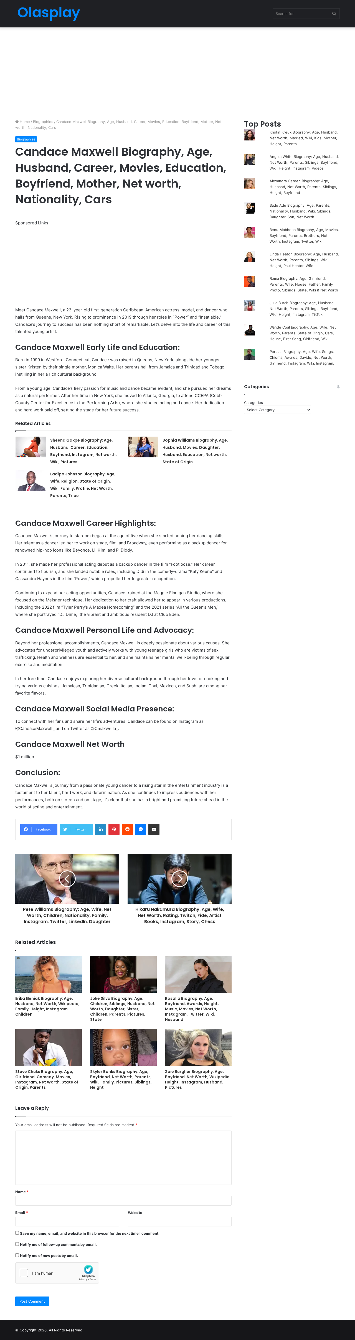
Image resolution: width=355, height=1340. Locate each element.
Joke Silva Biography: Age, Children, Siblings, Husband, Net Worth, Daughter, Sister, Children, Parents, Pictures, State (122, 1009)
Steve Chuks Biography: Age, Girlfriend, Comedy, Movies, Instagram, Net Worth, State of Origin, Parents (46, 1079)
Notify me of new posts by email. (49, 1255)
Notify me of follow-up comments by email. (58, 1244)
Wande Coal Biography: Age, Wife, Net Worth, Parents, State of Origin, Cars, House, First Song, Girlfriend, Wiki (303, 333)
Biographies (43, 121)
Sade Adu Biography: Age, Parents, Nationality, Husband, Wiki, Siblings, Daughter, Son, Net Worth (300, 211)
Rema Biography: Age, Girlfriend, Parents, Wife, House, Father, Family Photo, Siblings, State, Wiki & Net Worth (304, 284)
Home (24, 121)
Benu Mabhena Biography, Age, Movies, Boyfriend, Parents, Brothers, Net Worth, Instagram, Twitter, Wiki (304, 235)
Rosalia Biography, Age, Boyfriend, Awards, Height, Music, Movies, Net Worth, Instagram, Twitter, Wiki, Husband (192, 1009)
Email (21, 1212)
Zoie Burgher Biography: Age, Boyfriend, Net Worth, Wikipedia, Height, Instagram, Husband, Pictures (198, 1079)
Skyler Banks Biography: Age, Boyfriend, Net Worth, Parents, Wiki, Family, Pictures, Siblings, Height (121, 1079)
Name (22, 1192)
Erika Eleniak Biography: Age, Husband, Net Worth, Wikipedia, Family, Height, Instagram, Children (47, 1006)
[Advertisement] (177, 72)
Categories (253, 402)
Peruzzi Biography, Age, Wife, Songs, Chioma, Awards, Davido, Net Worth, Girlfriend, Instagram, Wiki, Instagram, (302, 357)
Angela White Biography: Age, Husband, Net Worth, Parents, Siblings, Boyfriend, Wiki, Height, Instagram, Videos (304, 162)
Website (135, 1212)
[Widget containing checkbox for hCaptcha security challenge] (57, 1272)
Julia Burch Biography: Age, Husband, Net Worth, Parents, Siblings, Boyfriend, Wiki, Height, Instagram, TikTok (304, 309)
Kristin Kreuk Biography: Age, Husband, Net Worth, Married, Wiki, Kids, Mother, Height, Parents (304, 138)
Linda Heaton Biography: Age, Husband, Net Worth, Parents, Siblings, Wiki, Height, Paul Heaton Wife (304, 260)
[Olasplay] (48, 14)
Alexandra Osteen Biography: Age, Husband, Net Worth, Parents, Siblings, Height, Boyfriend (303, 187)
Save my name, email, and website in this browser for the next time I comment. (89, 1233)
